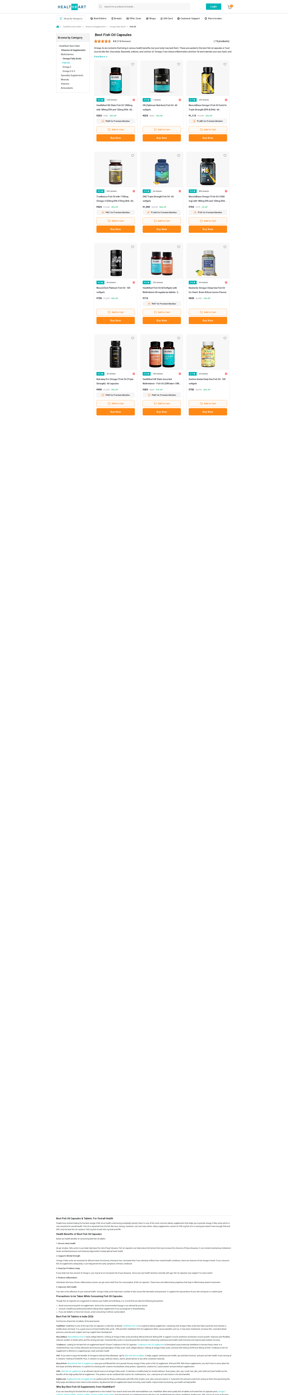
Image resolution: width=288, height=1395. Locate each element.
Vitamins (65, 84)
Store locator (215, 18)
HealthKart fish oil (130, 1326)
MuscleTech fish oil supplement (81, 1363)
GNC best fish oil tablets (134, 1356)
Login (213, 6)
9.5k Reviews (123, 41)
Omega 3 (66, 67)
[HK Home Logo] (72, 7)
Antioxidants (67, 88)
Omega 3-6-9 (68, 71)
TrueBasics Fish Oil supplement (151, 1345)
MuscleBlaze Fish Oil (77, 1337)
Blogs (153, 18)
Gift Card (168, 18)
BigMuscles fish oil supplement (80, 1379)
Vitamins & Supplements (73, 50)
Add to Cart (118, 129)
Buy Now (115, 138)
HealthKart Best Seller (69, 46)
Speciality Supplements (72, 75)
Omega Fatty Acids (72, 58)
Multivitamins (67, 54)
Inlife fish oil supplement (71, 1371)
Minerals (65, 79)
